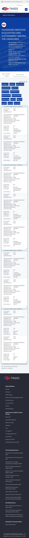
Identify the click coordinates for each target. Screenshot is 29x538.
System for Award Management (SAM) (14, 397)
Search (21, 5)
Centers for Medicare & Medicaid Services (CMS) (12, 480)
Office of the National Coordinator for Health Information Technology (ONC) (14, 515)
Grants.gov (7, 392)
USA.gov (7, 406)
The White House (9, 400)
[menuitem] (20, 82)
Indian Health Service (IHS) (11, 491)
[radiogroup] (7, 75)
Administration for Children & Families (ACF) (14, 453)
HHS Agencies (8, 431)
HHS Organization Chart (10, 433)
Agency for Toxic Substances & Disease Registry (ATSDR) (14, 471)
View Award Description (20, 74)
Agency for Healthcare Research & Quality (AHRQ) (13, 467)
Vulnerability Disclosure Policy (12, 442)
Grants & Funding (9, 422)
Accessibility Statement (10, 420)
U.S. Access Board (9, 403)
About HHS (8, 417)
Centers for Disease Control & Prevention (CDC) (12, 476)
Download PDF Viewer (10, 524)
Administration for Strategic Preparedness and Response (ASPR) (13, 462)
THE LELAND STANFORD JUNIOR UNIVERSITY (18, 112)
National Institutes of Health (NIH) (13, 494)
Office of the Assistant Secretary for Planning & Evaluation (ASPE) (13, 511)
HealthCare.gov (9, 394)
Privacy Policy (8, 436)
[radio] (6, 74)
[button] (18, 5)
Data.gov (7, 389)
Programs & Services (10, 439)
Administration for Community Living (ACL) (14, 458)
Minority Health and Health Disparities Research (19, 124)
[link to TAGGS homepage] (11, 9)
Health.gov (7, 425)
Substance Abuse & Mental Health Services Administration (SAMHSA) (13, 498)
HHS (6, 428)
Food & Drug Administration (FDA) (13, 484)
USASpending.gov (9, 408)
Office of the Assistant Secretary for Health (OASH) (13, 506)
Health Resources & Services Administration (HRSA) (11, 488)
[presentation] (14, 225)
